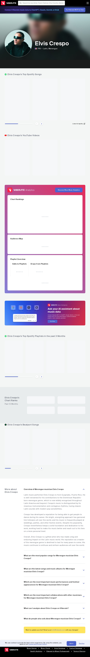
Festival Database (75, 648)
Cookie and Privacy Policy (37, 644)
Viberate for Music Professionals (57, 651)
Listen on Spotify (78, 123)
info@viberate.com (58, 630)
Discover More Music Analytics (69, 190)
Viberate (8, 3)
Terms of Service (79, 651)
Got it (71, 643)
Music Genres (32, 648)
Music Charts (45, 648)
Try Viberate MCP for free (75, 10)
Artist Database (59, 648)
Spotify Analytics (36, 651)
